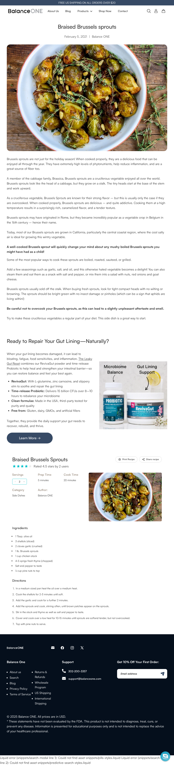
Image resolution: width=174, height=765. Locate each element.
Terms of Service (20, 694)
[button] (165, 756)
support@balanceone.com (84, 678)
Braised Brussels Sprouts (40, 459)
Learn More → (30, 438)
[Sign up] (162, 674)
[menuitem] (53, 11)
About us (15, 672)
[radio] (14, 466)
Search (14, 677)
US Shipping (43, 693)
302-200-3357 (77, 671)
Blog (13, 683)
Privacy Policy (18, 688)
